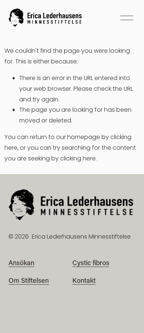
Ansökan (21, 262)
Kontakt (84, 280)
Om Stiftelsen (28, 280)
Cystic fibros (90, 262)
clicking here (78, 158)
